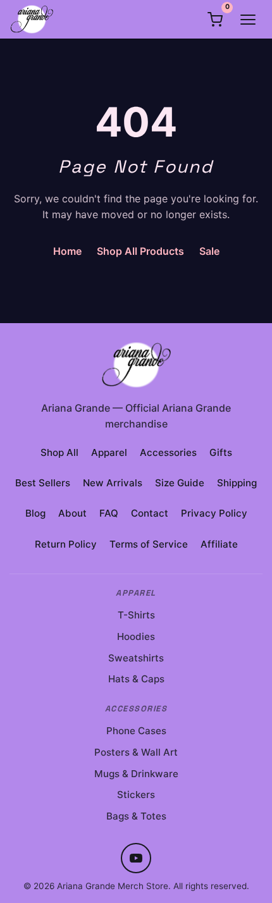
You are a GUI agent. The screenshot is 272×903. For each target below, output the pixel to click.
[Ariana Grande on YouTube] (136, 858)
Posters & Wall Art (136, 752)
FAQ (108, 513)
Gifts (220, 452)
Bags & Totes (136, 816)
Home (67, 251)
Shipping (237, 483)
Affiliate (219, 544)
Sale (209, 251)
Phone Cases (136, 731)
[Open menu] (248, 20)
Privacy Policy (214, 513)
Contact (149, 513)
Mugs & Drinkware (136, 774)
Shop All (59, 452)
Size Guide (179, 483)
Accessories (168, 452)
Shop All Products (140, 251)
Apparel (109, 452)
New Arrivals (112, 483)
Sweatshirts (136, 658)
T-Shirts (136, 615)
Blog (35, 513)
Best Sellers (42, 483)
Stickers (136, 795)
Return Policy (66, 544)
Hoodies (136, 636)
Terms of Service (148, 544)
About (72, 513)
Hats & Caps (136, 679)
